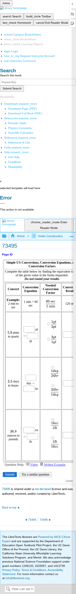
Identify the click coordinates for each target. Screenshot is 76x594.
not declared (43, 489)
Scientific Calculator (20, 132)
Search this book (10, 75)
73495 (6, 489)
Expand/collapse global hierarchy (6, 236)
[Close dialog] (2, 203)
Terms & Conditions (33, 570)
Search (8, 589)
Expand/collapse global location (72, 234)
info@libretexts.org (17, 578)
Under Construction (50, 236)
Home (20, 236)
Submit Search (12, 88)
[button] (14, 162)
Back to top (9, 507)
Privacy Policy (11, 570)
